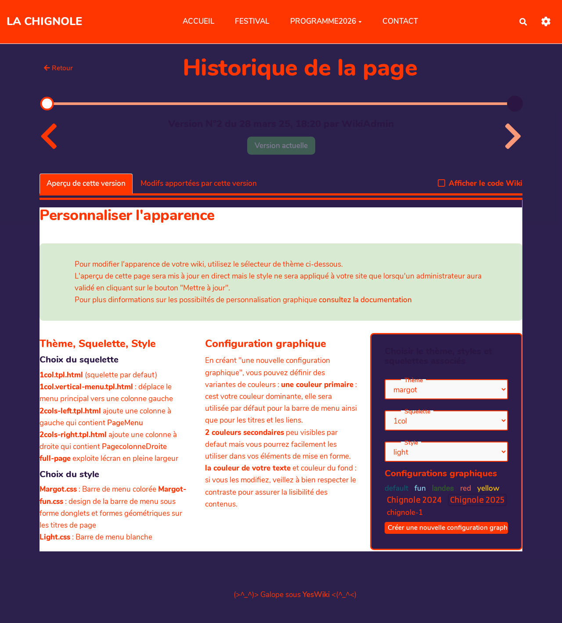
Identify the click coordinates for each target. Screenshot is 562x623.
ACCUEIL (198, 21)
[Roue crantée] (546, 21)
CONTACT (400, 21)
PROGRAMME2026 (323, 21)
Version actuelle (281, 146)
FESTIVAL (252, 21)
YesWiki (316, 595)
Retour (62, 68)
